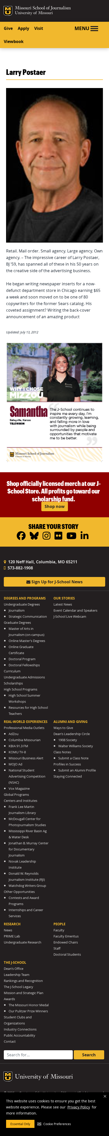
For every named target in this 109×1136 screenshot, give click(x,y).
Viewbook (14, 41)
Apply (23, 28)
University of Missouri (34, 13)
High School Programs (20, 689)
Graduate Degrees (17, 622)
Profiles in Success (67, 764)
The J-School (15, 962)
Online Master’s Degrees (27, 641)
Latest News (62, 604)
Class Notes (62, 752)
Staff (56, 948)
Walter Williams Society (75, 746)
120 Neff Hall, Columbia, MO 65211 (42, 562)
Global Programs (16, 794)
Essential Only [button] (20, 1124)
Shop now (55, 506)
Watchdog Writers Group (27, 886)
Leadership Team (16, 975)
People (59, 924)
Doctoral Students (67, 954)
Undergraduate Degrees (22, 604)
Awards (9, 999)
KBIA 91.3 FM (18, 746)
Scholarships (13, 683)
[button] (54, 1124)
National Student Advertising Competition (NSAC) (27, 776)
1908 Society (67, 740)
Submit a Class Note (73, 758)
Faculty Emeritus (66, 936)
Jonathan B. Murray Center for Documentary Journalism (28, 849)
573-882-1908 (20, 568)
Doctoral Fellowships (24, 665)
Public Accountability (19, 1035)
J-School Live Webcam (69, 616)
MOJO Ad (15, 764)
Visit (38, 28)
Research (12, 924)
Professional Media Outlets (24, 728)
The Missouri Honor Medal (29, 1005)
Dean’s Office (13, 969)
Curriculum (12, 671)
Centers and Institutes (20, 801)
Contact (10, 1041)
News (8, 930)
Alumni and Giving (70, 721)
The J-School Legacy (18, 987)
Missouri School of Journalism (43, 8)
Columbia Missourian (25, 740)
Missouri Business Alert (26, 758)
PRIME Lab (12, 936)
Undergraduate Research (22, 942)
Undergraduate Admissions (24, 677)
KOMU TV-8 (17, 752)
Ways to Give (63, 728)
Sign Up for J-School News (56, 582)
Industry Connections (20, 1029)
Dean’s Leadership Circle (71, 734)
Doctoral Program (22, 659)
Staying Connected (67, 776)
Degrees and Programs (25, 598)
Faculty (58, 930)
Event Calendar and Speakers (75, 610)
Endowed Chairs (65, 942)
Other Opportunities (19, 892)
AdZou (14, 734)
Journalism (17, 610)
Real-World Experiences (25, 721)
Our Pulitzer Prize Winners (28, 1011)
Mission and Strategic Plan (23, 993)
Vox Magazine (19, 788)
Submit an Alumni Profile (77, 770)
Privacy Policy (78, 1107)
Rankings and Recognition (23, 981)
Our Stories (64, 598)
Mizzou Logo (8, 11)
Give (8, 28)
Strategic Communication (28, 616)
